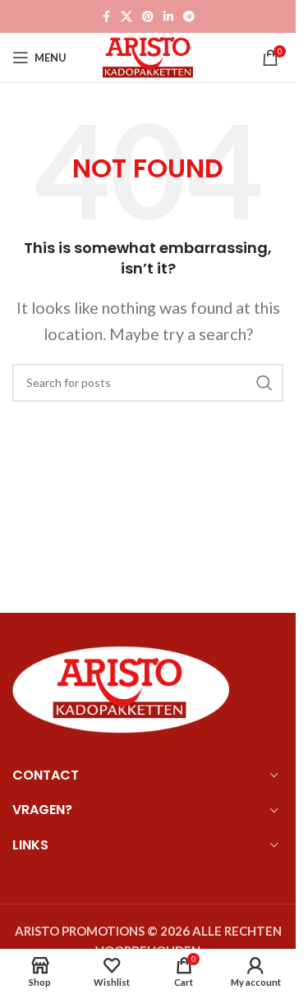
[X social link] (126, 17)
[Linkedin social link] (168, 17)
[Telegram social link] (189, 17)
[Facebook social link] (106, 17)
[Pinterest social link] (148, 17)
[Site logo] (147, 56)
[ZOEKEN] (264, 383)
